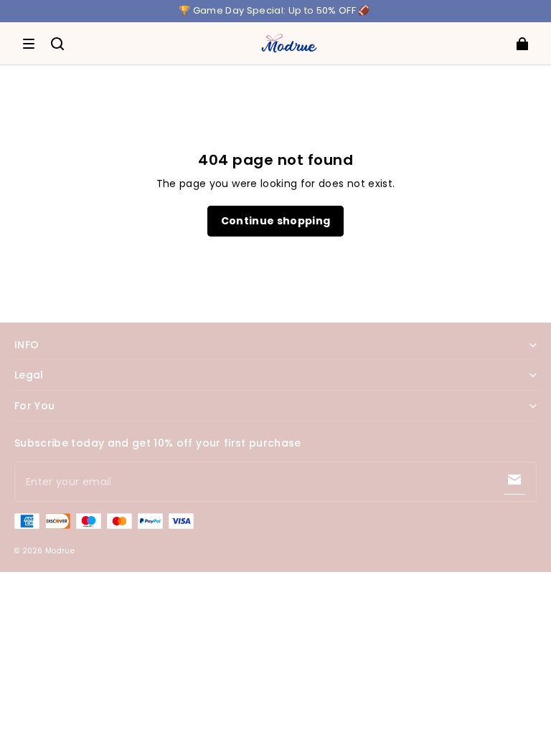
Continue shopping (276, 221)
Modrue (60, 550)
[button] (28, 43)
